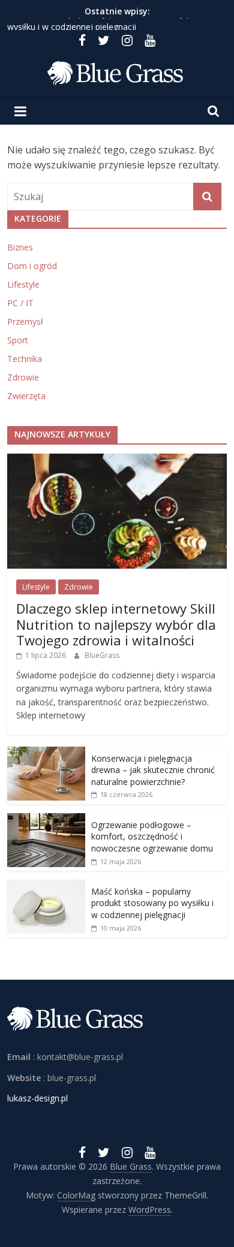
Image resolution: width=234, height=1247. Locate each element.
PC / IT (20, 303)
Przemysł (25, 321)
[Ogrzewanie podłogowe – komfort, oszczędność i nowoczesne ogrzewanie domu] (46, 819)
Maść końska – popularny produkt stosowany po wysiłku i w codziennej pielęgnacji (152, 903)
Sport (17, 340)
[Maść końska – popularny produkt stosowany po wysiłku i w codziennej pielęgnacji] (46, 886)
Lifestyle (23, 284)
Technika (24, 358)
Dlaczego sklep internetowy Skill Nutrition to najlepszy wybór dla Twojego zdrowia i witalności (116, 624)
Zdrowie (23, 377)
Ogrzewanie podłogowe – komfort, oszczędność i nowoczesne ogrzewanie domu (152, 836)
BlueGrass (102, 655)
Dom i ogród (32, 265)
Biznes (20, 247)
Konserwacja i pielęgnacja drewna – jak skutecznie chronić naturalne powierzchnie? (153, 770)
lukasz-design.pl (37, 1098)
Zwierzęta (26, 395)
